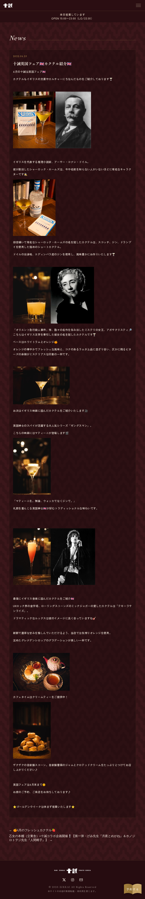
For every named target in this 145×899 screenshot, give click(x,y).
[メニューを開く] (138, 5)
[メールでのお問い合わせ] (81, 880)
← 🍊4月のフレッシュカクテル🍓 (32, 830)
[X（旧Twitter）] (64, 880)
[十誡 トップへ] (7, 5)
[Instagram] (72, 880)
